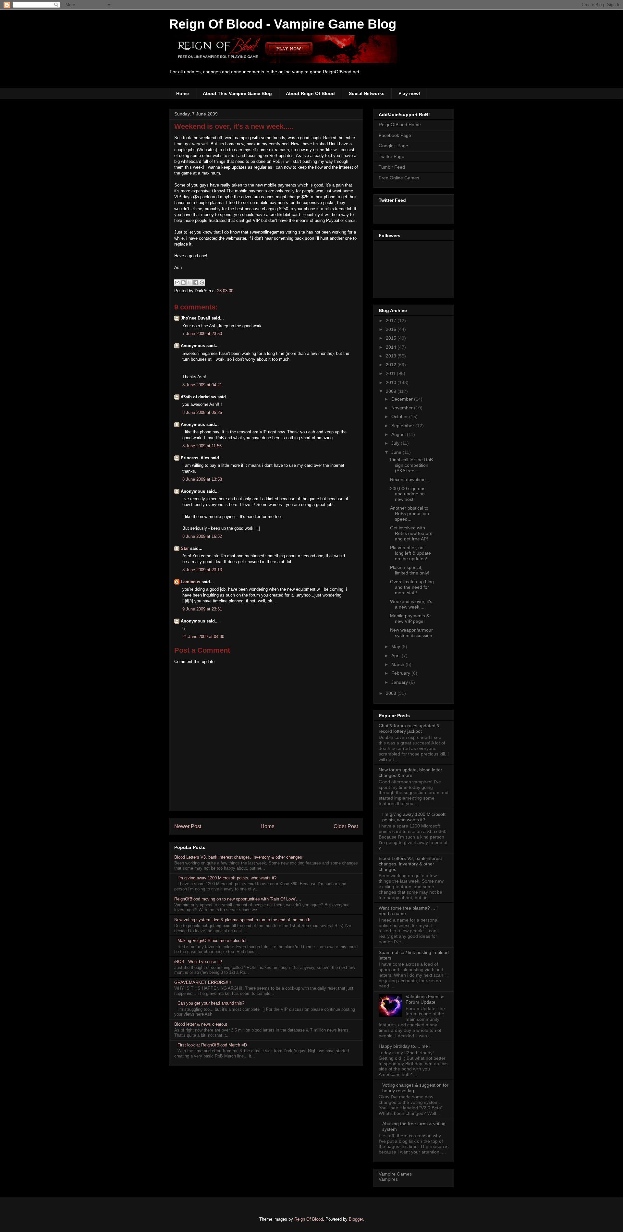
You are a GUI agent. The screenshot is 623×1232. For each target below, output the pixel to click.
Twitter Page (391, 156)
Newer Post (187, 826)
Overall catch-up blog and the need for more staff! (412, 587)
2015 (391, 338)
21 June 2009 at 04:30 (203, 636)
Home (182, 93)
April (396, 655)
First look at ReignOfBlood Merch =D (212, 1045)
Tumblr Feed (392, 167)
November (402, 407)
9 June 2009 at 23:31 (202, 609)
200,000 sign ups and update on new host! (407, 494)
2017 (391, 320)
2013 (391, 355)
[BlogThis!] (183, 282)
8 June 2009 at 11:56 (202, 445)
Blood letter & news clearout (200, 1024)
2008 (391, 693)
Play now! (409, 93)
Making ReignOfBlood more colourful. (212, 940)
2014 (391, 347)
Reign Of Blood (308, 1219)
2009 (391, 391)
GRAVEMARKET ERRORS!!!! (202, 982)
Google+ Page (393, 145)
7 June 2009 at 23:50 (202, 333)
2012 (391, 364)
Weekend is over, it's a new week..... (233, 126)
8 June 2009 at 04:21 (202, 384)
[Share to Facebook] (195, 282)
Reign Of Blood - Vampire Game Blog (282, 24)
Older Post (346, 826)
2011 (391, 373)
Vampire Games (395, 1174)
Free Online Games (399, 177)
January (400, 682)
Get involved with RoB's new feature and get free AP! (411, 533)
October (400, 416)
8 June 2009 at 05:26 (202, 412)
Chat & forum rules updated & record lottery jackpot (409, 728)
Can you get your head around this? (210, 1003)
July (396, 443)
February (401, 673)
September (403, 425)
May (396, 646)
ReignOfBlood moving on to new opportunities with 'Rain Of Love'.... (237, 899)
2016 (391, 329)
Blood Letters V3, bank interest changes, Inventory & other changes (238, 857)
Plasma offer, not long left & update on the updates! (410, 553)
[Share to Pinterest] (202, 282)
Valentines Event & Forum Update (425, 999)
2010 (391, 382)
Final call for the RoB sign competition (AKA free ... (411, 465)
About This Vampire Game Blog (237, 93)
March (398, 664)
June (397, 452)
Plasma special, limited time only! (409, 570)
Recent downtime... (410, 479)
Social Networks (367, 93)
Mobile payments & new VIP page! (409, 618)
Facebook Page (395, 135)
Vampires (388, 1179)
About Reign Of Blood (310, 93)
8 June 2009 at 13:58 (202, 479)
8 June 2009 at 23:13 (202, 569)
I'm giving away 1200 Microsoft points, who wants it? (226, 878)
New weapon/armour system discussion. (412, 632)
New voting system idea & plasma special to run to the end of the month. (243, 919)
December (402, 399)
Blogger (356, 1219)
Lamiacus (190, 581)
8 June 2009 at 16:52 (202, 536)
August (399, 434)
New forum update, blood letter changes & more (410, 772)
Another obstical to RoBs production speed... (409, 513)
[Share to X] (189, 282)
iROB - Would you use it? (198, 961)
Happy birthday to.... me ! (405, 1046)
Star (185, 548)
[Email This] (177, 282)
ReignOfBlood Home (400, 124)
